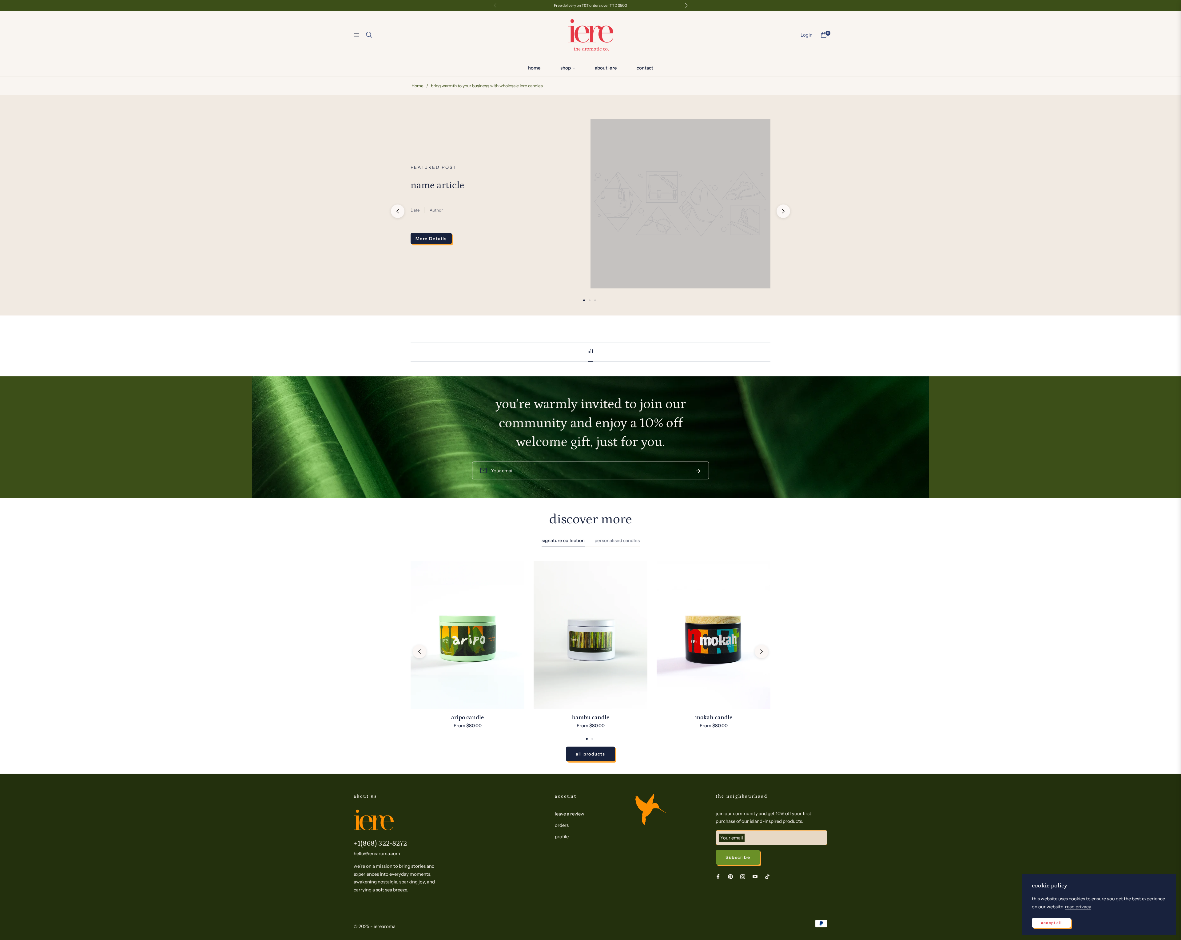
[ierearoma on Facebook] (718, 876)
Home (417, 86)
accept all (1051, 922)
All (590, 352)
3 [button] (595, 300)
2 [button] (589, 300)
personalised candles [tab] (617, 540)
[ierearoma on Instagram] (742, 876)
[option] (467, 651)
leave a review (569, 814)
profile (562, 836)
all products (590, 754)
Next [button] (783, 211)
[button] (369, 34)
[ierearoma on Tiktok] (769, 876)
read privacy (1078, 907)
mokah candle (713, 717)
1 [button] (584, 300)
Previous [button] (397, 211)
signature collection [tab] (563, 540)
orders (562, 825)
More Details (431, 238)
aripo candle (467, 717)
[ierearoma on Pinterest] (730, 876)
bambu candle (590, 717)
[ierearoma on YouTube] (755, 876)
